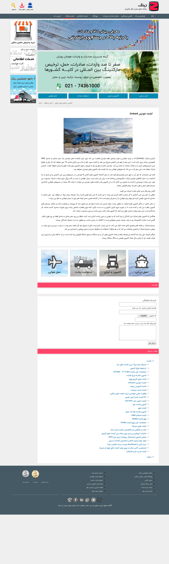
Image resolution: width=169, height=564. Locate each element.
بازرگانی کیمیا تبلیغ (97, 491)
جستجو (14, 10)
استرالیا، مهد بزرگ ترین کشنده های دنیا (131, 364)
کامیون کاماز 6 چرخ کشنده (136, 375)
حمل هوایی (52, 95)
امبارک (149, 457)
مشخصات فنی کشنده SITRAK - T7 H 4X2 (129, 372)
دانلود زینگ (22, 10)
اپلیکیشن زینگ (140, 16)
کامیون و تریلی (113, 95)
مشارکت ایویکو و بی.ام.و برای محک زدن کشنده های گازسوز (124, 433)
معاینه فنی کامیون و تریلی (95, 484)
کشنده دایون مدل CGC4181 (135, 401)
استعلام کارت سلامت (96, 480)
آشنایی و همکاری (126, 16)
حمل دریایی (143, 95)
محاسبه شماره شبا (97, 473)
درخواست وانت (83, 95)
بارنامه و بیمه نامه (147, 487)
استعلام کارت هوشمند (96, 476)
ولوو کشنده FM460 (139, 419)
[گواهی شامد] (26, 474)
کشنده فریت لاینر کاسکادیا (136, 451)
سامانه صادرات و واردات (111, 16)
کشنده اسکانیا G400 (138, 415)
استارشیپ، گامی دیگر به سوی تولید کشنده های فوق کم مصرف (122, 448)
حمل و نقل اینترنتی (146, 484)
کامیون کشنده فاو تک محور (136, 411)
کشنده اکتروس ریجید (138, 386)
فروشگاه (95, 16)
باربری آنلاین (148, 480)
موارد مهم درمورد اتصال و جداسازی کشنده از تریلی (127, 440)
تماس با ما (57, 16)
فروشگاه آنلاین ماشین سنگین (143, 476)
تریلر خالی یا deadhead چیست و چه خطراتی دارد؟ (126, 444)
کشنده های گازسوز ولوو (137, 379)
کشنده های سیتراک (139, 426)
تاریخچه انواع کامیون (138, 368)
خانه (152, 16)
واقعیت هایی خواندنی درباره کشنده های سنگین (128, 393)
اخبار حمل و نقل (147, 491)
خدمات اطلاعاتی (82, 16)
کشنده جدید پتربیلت (138, 390)
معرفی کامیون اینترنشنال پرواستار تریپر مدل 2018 (127, 437)
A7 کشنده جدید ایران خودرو (135, 397)
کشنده (148, 361)
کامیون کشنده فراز (139, 404)
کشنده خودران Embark (141, 114)
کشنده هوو (142, 408)
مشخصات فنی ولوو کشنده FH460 (133, 422)
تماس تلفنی (29, 10)
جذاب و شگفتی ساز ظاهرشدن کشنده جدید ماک (128, 429)
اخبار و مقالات (69, 16)
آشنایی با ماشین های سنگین (63, 103)
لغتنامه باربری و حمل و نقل (94, 487)
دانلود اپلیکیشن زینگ (145, 473)
